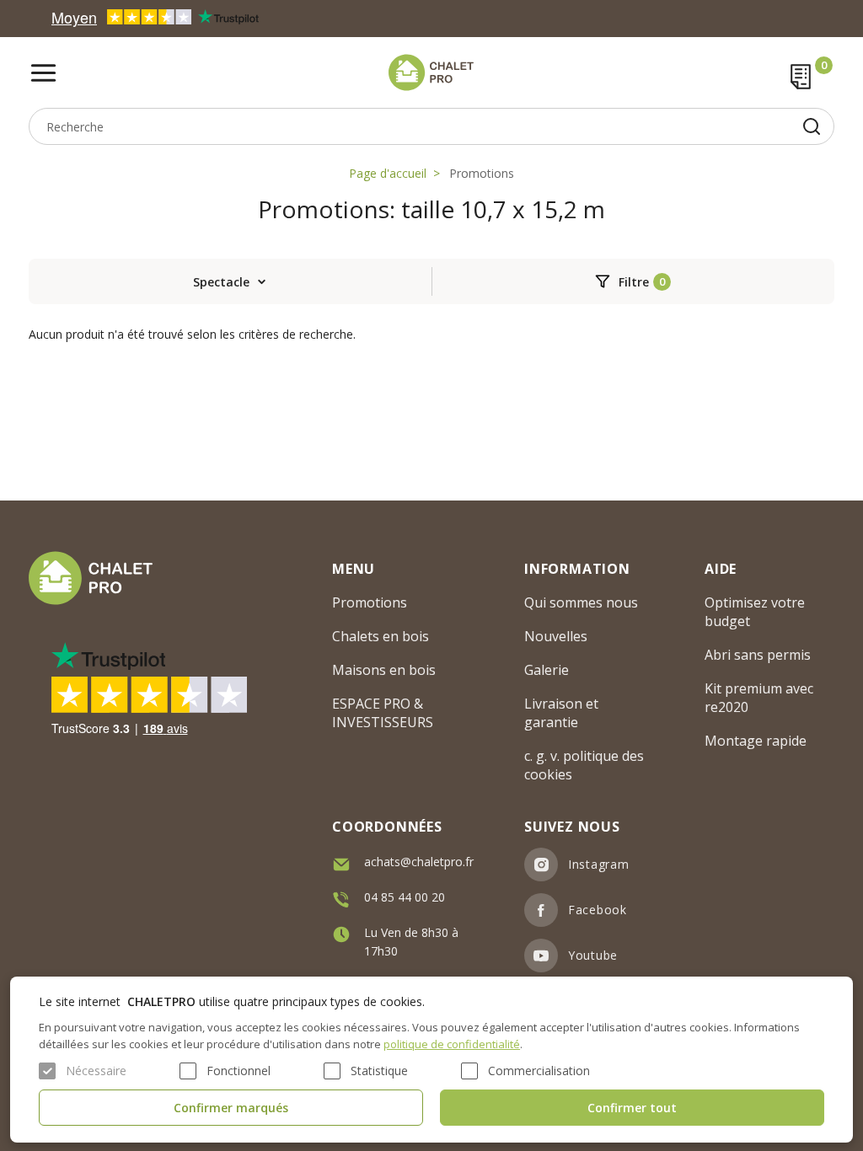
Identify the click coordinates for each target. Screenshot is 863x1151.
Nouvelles (555, 636)
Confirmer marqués (231, 1108)
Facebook (597, 910)
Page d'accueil (387, 173)
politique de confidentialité (451, 1044)
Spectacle (221, 282)
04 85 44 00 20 (404, 897)
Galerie (546, 670)
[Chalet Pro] (431, 72)
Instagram (598, 864)
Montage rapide (756, 740)
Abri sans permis (758, 654)
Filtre (634, 282)
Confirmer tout (632, 1108)
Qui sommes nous (581, 602)
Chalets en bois (380, 636)
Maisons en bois (384, 670)
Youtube (593, 955)
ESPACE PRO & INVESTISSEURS (382, 712)
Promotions (481, 173)
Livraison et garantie (561, 712)
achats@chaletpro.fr (419, 862)
